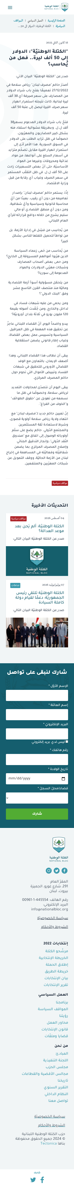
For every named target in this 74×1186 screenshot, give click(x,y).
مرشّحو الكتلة (56, 952)
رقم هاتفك (59, 750)
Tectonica (48, 1144)
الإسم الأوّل (58, 686)
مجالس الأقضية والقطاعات (45, 1074)
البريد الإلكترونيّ (55, 724)
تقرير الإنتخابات (56, 985)
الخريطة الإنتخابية (53, 958)
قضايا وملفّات (56, 1037)
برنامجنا (62, 1003)
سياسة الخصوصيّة (52, 918)
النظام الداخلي (56, 1094)
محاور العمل (57, 1023)
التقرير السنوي (56, 1088)
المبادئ (62, 1054)
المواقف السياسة (53, 1010)
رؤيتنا (63, 1016)
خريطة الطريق (56, 972)
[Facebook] (42, 1181)
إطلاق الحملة (57, 965)
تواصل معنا (58, 1101)
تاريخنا (63, 1081)
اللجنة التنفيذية (55, 1061)
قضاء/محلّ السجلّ (53, 788)
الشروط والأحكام (54, 927)
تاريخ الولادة (58, 769)
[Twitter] (33, 1181)
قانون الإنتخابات (54, 1030)
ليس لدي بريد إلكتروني (49, 742)
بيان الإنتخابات (56, 979)
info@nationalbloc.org (49, 910)
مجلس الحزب (57, 1068)
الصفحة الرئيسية (56, 21)
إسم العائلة (58, 705)
